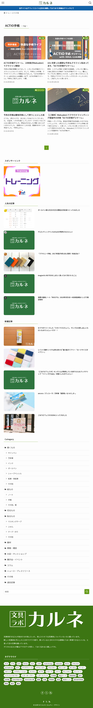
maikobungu (48, 663)
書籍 (38, 679)
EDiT (18, 663)
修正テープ (62, 675)
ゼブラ (41, 671)
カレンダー (63, 667)
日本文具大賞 (29, 679)
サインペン (12, 453)
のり (17, 667)
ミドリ (57, 671)
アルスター (52, 667)
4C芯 (6, 663)
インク (10, 463)
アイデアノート (27, 667)
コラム (10, 565)
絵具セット (67, 679)
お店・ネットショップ (17, 553)
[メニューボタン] (3, 3)
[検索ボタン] (90, 3)
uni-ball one (9, 667)
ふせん (10, 526)
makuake (59, 663)
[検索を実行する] (86, 591)
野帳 (6, 683)
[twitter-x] (46, 692)
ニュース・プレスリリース (18, 570)
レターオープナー (28, 675)
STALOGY (75, 663)
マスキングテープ (15, 521)
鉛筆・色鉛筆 (13, 478)
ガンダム (73, 667)
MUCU (67, 663)
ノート (10, 494)
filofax (25, 663)
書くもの (11, 447)
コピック (8, 671)
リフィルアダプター (12, 675)
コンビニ (32, 671)
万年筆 (10, 458)
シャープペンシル (15, 473)
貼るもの (11, 516)
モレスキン (67, 671)
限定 (12, 683)
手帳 (10, 500)
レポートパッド (42, 675)
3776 (12, 663)
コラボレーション (20, 671)
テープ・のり (13, 531)
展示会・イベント (15, 559)
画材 (9, 542)
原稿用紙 (72, 675)
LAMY (39, 663)
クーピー (82, 667)
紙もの (10, 489)
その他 (10, 484)
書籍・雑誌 (12, 548)
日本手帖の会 (17, 679)
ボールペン (12, 468)
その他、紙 (12, 505)
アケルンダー (40, 667)
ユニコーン (78, 671)
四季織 (7, 679)
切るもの (11, 510)
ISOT (32, 663)
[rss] (50, 692)
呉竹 (80, 675)
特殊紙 (51, 679)
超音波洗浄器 (78, 679)
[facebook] (42, 692)
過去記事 (11, 582)
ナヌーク (49, 671)
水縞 (44, 679)
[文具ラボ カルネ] (46, 3)
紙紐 (58, 679)
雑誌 (18, 683)
